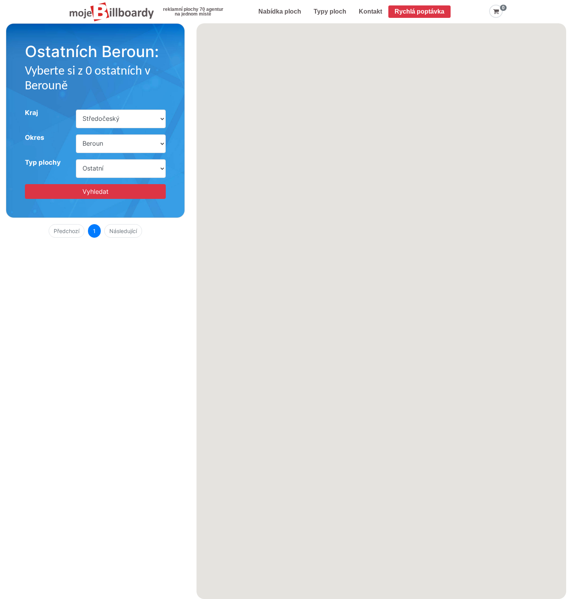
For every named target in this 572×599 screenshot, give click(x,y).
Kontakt (370, 11)
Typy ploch (330, 11)
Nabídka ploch (279, 11)
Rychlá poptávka (419, 11)
